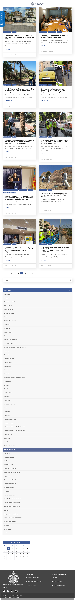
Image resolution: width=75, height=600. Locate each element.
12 (14, 273)
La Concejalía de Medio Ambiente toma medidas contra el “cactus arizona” (54, 195)
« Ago (4, 563)
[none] (19, 8)
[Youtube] (16, 591)
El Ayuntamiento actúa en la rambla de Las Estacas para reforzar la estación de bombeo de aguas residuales (55, 249)
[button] (71, 3)
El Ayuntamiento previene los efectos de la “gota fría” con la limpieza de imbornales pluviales (53, 90)
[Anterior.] (4, 273)
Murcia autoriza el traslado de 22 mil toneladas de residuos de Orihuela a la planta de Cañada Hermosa (19, 197)
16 (28, 273)
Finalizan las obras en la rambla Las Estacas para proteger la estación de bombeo (19, 37)
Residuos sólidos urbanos (10, 192)
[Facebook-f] (8, 591)
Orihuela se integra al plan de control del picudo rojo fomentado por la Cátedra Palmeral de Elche (19, 141)
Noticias (14, 85)
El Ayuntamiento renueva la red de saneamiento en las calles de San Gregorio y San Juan (54, 141)
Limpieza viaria (14, 189)
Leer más (7, 49)
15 (25, 273)
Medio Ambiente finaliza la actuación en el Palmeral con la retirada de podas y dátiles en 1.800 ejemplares (19, 90)
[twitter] (12, 591)
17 (32, 273)
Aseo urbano (6, 189)
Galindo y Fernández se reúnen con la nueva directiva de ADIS (54, 36)
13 (18, 273)
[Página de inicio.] (37, 3)
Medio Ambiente (6, 85)
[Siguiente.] (35, 273)
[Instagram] (4, 591)
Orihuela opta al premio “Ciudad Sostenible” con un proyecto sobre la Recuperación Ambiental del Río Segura (19, 249)
